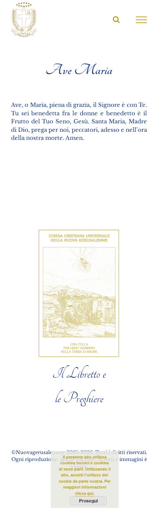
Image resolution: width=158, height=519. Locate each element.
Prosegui (88, 500)
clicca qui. (84, 493)
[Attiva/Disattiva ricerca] (116, 19)
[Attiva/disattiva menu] (141, 20)
